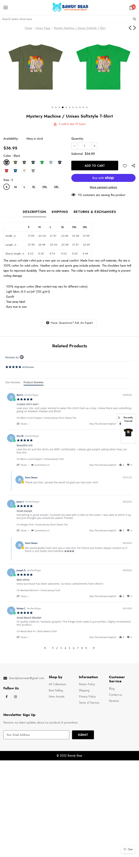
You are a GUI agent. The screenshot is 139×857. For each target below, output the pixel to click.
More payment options (103, 187)
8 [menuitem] (82, 648)
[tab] (12, 383)
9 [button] (80, 107)
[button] (23, 423)
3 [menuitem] (61, 648)
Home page (42, 28)
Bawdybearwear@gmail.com (26, 678)
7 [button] (73, 107)
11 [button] (87, 107)
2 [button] (56, 107)
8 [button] (76, 107)
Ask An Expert (84, 323)
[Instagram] (15, 697)
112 (80, 195)
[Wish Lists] (124, 165)
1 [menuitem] (53, 648)
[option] (36, 67)
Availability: (10, 139)
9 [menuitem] (86, 648)
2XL (44, 187)
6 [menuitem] (73, 648)
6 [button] (69, 107)
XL (33, 187)
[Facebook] (6, 697)
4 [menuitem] (65, 648)
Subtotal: (77, 154)
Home (28, 28)
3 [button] (59, 107)
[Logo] (70, 7)
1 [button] (52, 107)
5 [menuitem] (69, 648)
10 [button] (83, 107)
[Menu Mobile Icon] (5, 7)
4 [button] (63, 107)
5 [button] (66, 107)
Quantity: (77, 139)
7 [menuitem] (78, 648)
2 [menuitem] (57, 648)
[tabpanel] (69, 519)
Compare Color (124, 93)
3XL (56, 187)
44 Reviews (28, 367)
